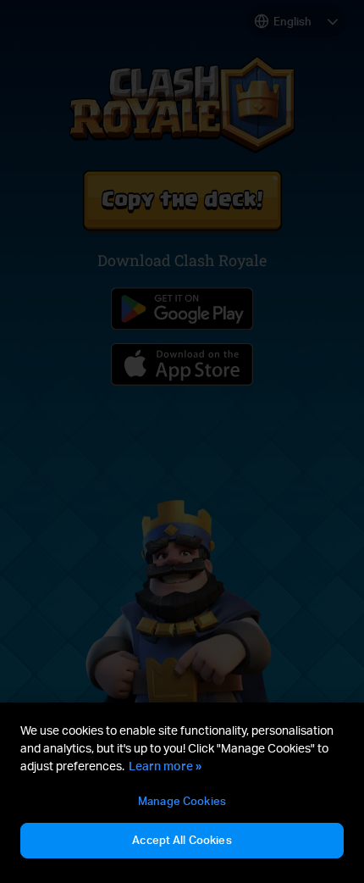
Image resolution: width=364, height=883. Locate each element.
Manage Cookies (182, 801)
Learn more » (165, 765)
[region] (182, 793)
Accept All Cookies (181, 840)
